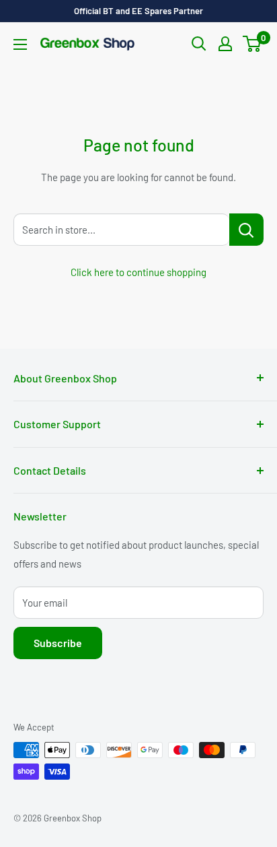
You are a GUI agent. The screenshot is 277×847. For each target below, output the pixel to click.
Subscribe (58, 642)
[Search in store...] (246, 229)
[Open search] (199, 43)
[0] (252, 44)
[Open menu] (20, 44)
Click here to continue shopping (138, 272)
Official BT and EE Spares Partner (138, 10)
